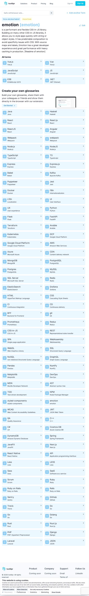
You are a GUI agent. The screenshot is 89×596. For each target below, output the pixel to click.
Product (34, 3)
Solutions (23, 3)
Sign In (70, 3)
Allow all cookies (8, 589)
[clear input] (51, 13)
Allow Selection (22, 589)
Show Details (56, 592)
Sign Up (80, 3)
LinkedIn (79, 573)
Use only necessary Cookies (39, 589)
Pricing (43, 3)
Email (62, 573)
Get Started (8, 105)
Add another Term (77, 13)
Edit (83, 25)
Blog (51, 3)
